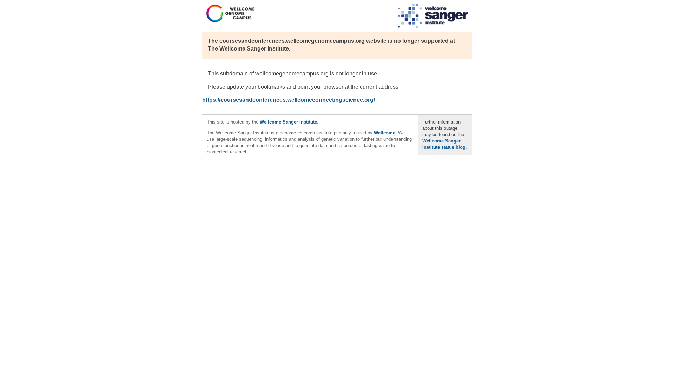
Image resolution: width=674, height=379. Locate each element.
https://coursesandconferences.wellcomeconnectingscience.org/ (288, 100)
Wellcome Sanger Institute (288, 122)
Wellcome (384, 132)
